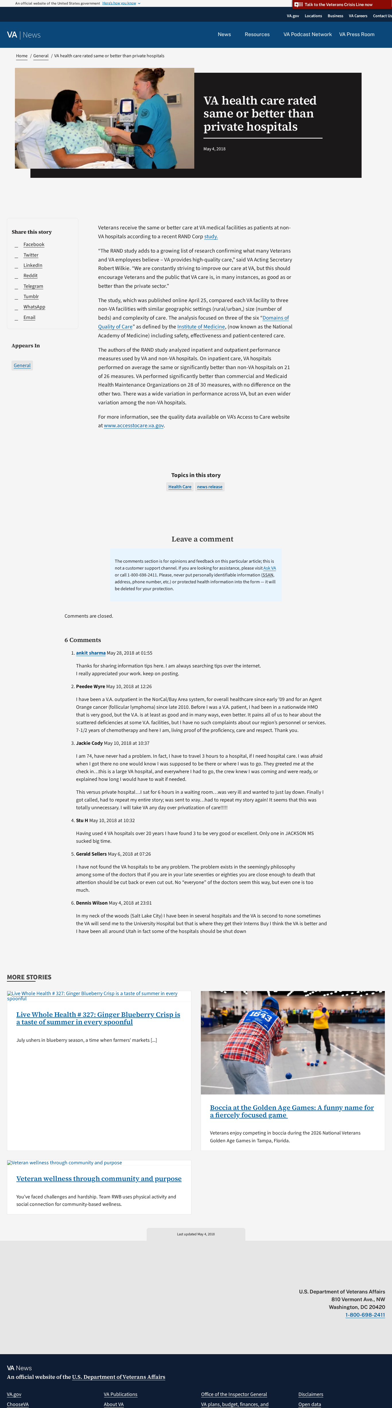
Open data (309, 1404)
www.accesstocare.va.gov (134, 426)
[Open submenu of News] (234, 35)
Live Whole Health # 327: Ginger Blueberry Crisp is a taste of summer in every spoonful (98, 1018)
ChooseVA (18, 1404)
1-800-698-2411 (365, 1315)
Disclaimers (310, 1394)
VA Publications (120, 1394)
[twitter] (326, 1279)
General (22, 365)
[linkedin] (371, 1279)
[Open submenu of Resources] (273, 35)
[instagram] (360, 1279)
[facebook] (349, 1279)
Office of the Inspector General (234, 1394)
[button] (383, 35)
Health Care (179, 487)
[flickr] (382, 1279)
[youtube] (315, 1279)
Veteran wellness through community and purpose (99, 1178)
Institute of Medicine (201, 327)
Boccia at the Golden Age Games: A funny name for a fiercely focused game (292, 1111)
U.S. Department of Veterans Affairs (118, 1377)
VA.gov (14, 1394)
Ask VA (269, 568)
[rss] (337, 1279)
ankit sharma (91, 653)
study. (211, 237)
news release (209, 487)
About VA (114, 1404)
